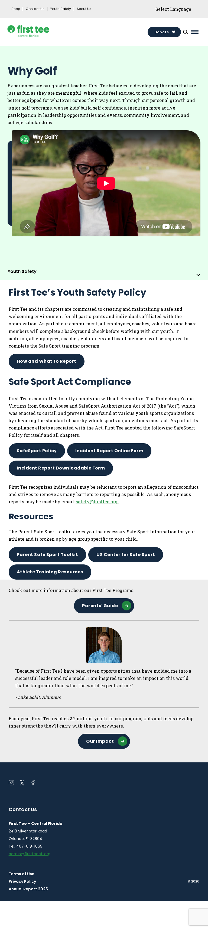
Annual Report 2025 (28, 889)
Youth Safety (60, 9)
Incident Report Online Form (109, 451)
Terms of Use (21, 874)
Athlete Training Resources (50, 572)
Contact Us (35, 9)
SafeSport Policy (37, 451)
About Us (84, 9)
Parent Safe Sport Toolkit (47, 554)
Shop (15, 9)
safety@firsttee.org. (97, 501)
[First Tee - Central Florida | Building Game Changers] (38, 32)
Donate (161, 32)
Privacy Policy (22, 881)
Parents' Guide (100, 606)
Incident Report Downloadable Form (61, 468)
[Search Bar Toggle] (185, 31)
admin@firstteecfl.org (29, 854)
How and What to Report (46, 361)
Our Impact (100, 741)
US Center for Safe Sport (125, 554)
